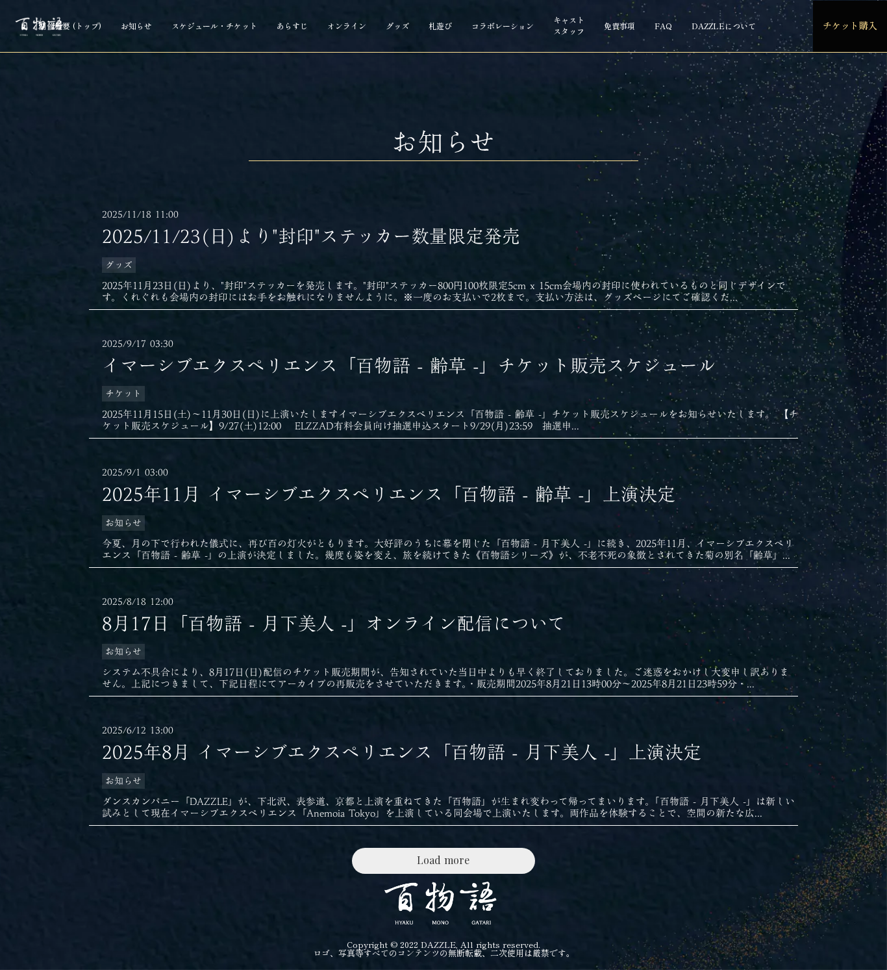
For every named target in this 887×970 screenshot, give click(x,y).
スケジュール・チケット (214, 25)
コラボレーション (502, 25)
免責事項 (619, 25)
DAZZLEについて (724, 25)
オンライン (346, 25)
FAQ (663, 25)
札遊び (440, 25)
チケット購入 (850, 25)
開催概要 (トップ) (70, 25)
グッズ (397, 25)
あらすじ (292, 25)
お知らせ (136, 25)
